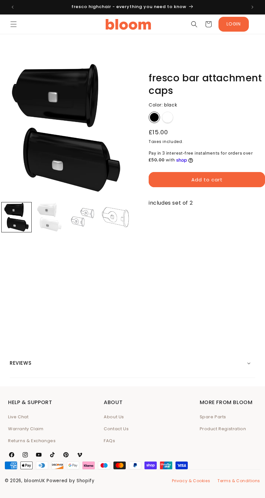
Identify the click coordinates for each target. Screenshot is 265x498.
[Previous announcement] (12, 7)
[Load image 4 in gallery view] (115, 217)
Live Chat (18, 417)
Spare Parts (213, 417)
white (167, 117)
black (154, 117)
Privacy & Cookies (191, 480)
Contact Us (116, 429)
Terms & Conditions (238, 480)
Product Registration (223, 429)
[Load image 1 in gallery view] (16, 217)
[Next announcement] (252, 7)
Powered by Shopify (71, 481)
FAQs (109, 441)
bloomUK (34, 481)
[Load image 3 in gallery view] (82, 217)
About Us (114, 417)
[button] (13, 24)
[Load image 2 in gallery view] (49, 217)
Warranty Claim (25, 429)
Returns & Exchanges (32, 441)
